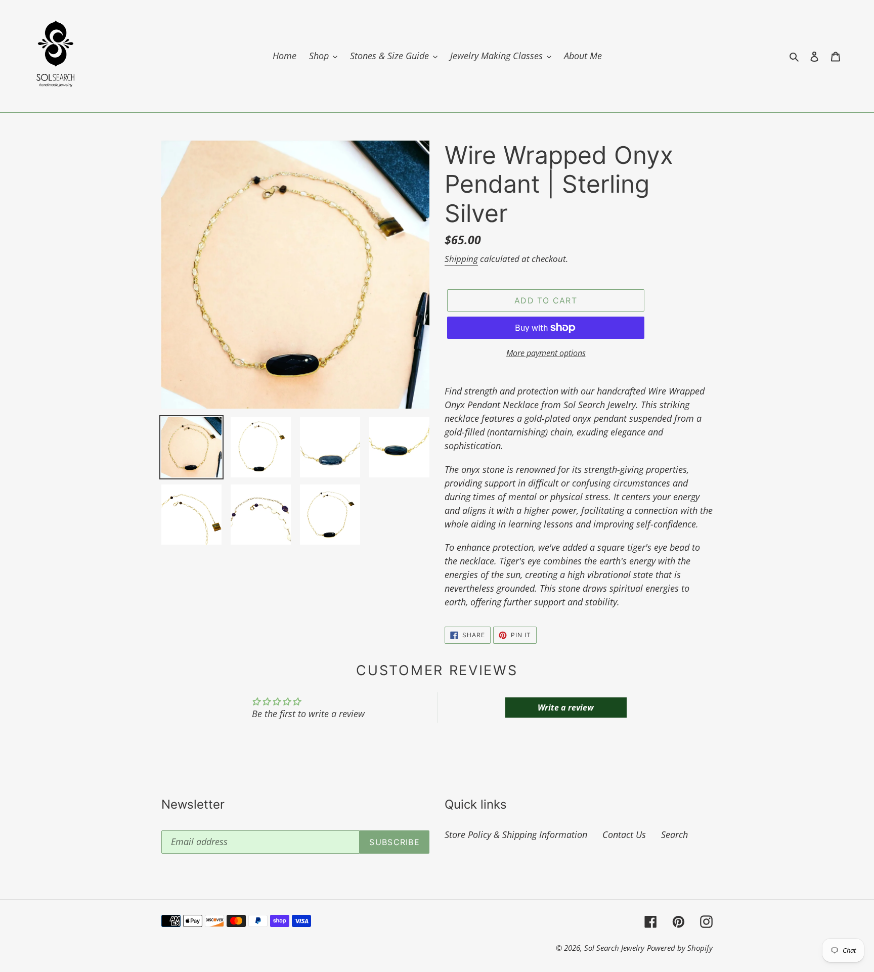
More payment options (546, 353)
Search (674, 834)
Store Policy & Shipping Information (516, 834)
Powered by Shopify (680, 948)
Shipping (461, 258)
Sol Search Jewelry (614, 948)
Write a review (566, 707)
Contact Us (624, 834)
